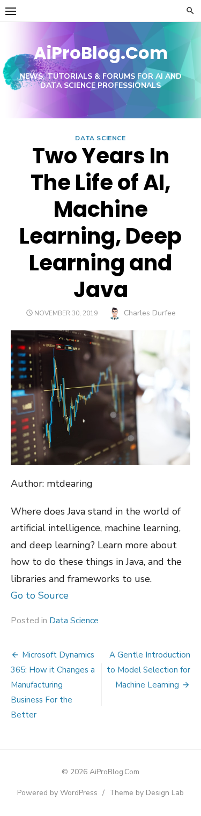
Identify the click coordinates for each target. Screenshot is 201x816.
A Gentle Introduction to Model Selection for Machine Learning (148, 669)
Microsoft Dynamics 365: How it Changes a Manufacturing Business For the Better (53, 684)
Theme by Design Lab (146, 793)
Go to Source (40, 595)
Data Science (100, 138)
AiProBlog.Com (101, 53)
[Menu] (10, 10)
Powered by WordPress (57, 793)
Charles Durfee (150, 313)
